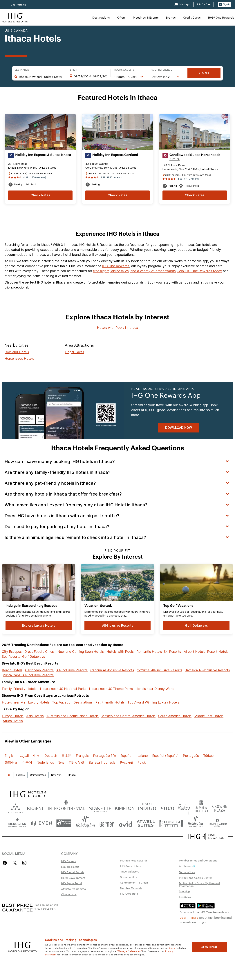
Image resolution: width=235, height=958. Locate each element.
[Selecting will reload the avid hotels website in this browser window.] (125, 823)
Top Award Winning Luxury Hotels (153, 702)
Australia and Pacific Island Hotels (72, 716)
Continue (209, 947)
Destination (22, 70)
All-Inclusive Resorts (72, 670)
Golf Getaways (33, 656)
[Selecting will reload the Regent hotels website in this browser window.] (35, 807)
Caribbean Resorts (39, 670)
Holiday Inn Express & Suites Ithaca (43, 154)
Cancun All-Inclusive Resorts (112, 670)
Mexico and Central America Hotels (128, 716)
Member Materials (131, 888)
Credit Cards (192, 17)
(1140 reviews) (192, 178)
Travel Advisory (129, 871)
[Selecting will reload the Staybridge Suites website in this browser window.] (171, 823)
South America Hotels (174, 716)
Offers (121, 17)
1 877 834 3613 (46, 909)
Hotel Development (73, 877)
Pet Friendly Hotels (110, 702)
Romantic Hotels (149, 651)
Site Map (184, 891)
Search (204, 73)
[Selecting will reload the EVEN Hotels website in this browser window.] (41, 823)
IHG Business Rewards (133, 860)
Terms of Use (187, 872)
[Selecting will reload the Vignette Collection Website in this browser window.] (100, 807)
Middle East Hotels (208, 716)
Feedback (185, 897)
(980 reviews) (114, 177)
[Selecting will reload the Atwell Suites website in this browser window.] (146, 823)
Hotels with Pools (120, 651)
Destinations (101, 17)
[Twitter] (14, 862)
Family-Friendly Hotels (19, 689)
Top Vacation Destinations (72, 702)
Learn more (189, 917)
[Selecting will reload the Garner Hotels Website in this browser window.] (107, 823)
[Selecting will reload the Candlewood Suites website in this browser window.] (217, 823)
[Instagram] (24, 862)
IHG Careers (68, 861)
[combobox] (40, 76)
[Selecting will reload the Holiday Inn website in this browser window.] (85, 823)
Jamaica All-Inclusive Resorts (207, 670)
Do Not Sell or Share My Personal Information (199, 884)
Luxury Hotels (38, 702)
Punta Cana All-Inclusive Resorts (28, 675)
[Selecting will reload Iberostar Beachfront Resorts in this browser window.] (17, 823)
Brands (171, 17)
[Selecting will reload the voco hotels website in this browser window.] (167, 807)
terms (172, 947)
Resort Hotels (217, 651)
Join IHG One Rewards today (199, 271)
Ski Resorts (172, 651)
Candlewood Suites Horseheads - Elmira (195, 157)
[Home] (9, 775)
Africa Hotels (13, 721)
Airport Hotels (194, 651)
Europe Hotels (13, 716)
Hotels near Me (13, 702)
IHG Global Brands (72, 872)
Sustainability (128, 877)
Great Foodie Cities (39, 651)
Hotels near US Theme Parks (111, 689)
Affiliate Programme (73, 889)
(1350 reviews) (38, 177)
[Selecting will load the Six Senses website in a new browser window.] (15, 807)
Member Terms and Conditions (198, 860)
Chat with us (18, 4)
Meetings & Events (146, 17)
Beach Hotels (12, 670)
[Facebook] (5, 862)
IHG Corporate (129, 893)
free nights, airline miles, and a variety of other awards (134, 271)
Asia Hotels (35, 716)
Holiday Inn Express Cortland (115, 154)
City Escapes (12, 651)
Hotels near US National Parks (63, 689)
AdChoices (186, 866)
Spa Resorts (11, 656)
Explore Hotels (70, 866)
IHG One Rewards (115, 266)
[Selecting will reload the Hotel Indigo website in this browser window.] (147, 807)
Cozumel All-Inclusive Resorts (159, 670)
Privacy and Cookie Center (195, 877)
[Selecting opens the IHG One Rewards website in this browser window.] (205, 836)
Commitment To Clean (134, 882)
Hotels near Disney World (155, 689)
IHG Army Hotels (130, 866)
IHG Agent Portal (71, 883)
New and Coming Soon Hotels (80, 651)
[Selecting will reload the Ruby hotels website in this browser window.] (184, 807)
